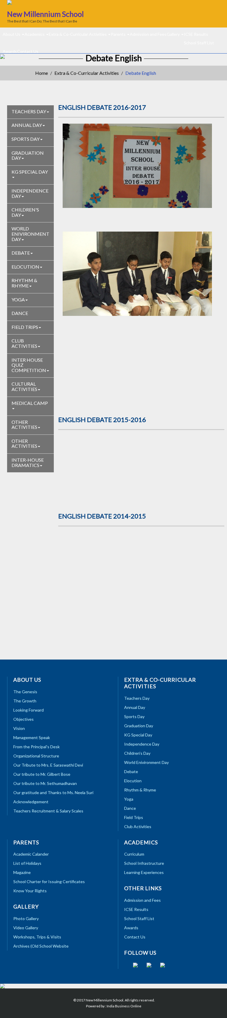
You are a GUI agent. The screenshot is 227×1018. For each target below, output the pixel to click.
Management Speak (31, 737)
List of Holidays (27, 863)
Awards (131, 927)
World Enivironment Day (30, 234)
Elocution (25, 266)
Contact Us (27, 51)
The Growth (24, 700)
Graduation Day (28, 155)
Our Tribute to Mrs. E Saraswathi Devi (48, 764)
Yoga (18, 299)
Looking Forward (28, 709)
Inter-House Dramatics (28, 462)
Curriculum (134, 854)
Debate (21, 253)
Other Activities (24, 424)
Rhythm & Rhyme (24, 282)
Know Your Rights (30, 890)
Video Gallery (25, 927)
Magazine (22, 872)
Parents (119, 34)
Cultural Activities (24, 386)
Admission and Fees (148, 34)
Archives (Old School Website (41, 945)
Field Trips (25, 327)
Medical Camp (30, 403)
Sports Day (26, 139)
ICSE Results (196, 34)
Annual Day (27, 125)
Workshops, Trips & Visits (37, 936)
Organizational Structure (36, 755)
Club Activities (24, 343)
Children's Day (25, 212)
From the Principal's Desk (36, 746)
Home (41, 73)
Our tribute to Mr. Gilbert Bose (41, 774)
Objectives (23, 719)
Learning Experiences (144, 872)
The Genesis (25, 691)
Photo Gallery (26, 918)
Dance (20, 313)
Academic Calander (31, 854)
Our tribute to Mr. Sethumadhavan (45, 783)
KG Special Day (30, 171)
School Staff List (199, 42)
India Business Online (124, 1006)
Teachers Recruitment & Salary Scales (48, 810)
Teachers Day (29, 111)
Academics (35, 34)
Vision (19, 728)
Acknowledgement (30, 801)
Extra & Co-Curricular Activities (78, 34)
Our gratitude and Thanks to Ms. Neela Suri (53, 792)
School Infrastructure (144, 863)
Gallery (174, 34)
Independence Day (30, 193)
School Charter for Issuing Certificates (49, 881)
